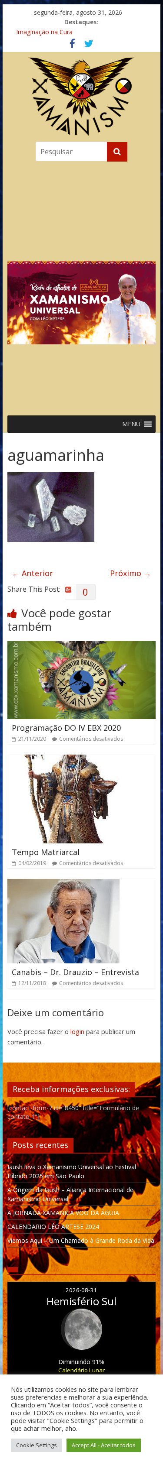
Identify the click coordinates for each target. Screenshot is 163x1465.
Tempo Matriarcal (46, 852)
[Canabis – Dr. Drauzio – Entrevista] (63, 884)
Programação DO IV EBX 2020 (66, 728)
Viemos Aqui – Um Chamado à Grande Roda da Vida (80, 1240)
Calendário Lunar (81, 1370)
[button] (81, 286)
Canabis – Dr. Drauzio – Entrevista (75, 972)
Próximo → (130, 573)
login (77, 1031)
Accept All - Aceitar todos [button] (104, 1445)
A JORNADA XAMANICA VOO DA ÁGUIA (63, 1213)
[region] (81, 286)
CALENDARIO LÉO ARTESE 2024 (53, 1226)
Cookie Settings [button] (36, 1445)
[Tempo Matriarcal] (68, 760)
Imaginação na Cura (44, 32)
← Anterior (32, 573)
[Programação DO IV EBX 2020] (81, 646)
